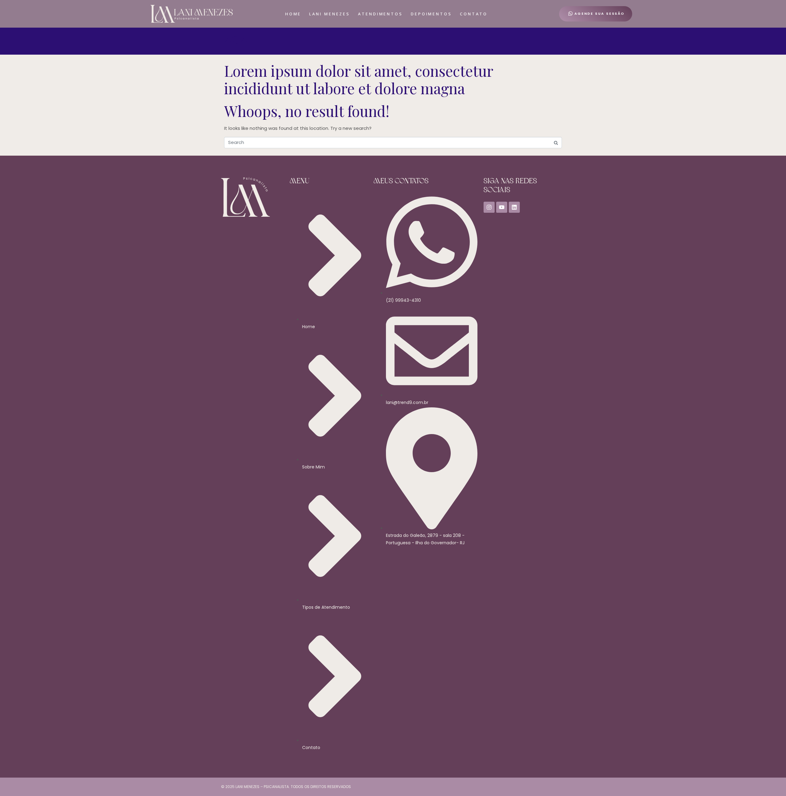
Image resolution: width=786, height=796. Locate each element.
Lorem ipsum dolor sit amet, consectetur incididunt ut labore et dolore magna (358, 79)
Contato (474, 14)
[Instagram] (489, 207)
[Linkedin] (514, 207)
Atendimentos (380, 14)
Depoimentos (431, 14)
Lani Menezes (329, 14)
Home (293, 14)
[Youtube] (501, 207)
